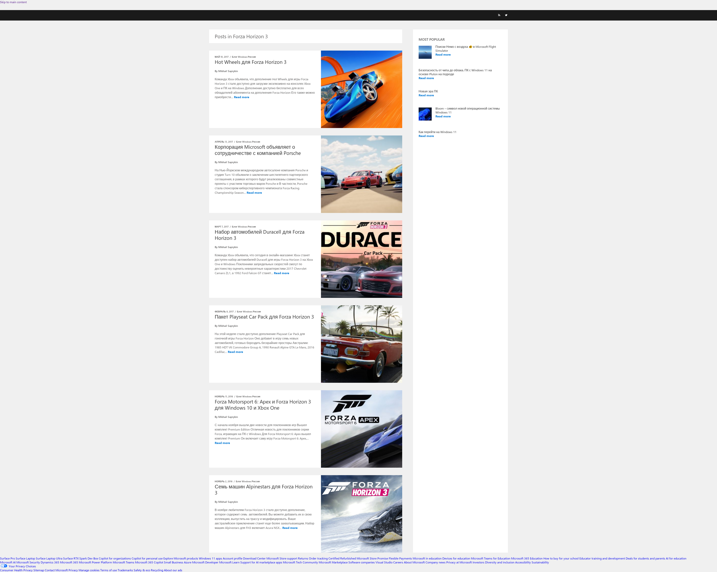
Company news (436, 562)
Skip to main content (13, 2)
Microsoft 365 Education (527, 558)
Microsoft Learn (229, 562)
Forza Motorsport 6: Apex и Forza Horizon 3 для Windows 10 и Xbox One (263, 404)
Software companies (361, 562)
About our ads (173, 570)
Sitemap (38, 570)
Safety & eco (142, 570)
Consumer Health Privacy (16, 570)
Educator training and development (602, 558)
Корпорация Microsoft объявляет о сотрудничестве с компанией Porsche (258, 149)
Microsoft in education (427, 558)
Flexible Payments (400, 558)
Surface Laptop (25, 558)
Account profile (232, 558)
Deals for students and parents (645, 558)
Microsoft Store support (281, 558)
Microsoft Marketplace (333, 562)
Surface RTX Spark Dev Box (80, 558)
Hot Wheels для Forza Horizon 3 (251, 61)
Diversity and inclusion (499, 562)
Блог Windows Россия (244, 56)
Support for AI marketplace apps (261, 562)
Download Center (254, 558)
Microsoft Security (28, 562)
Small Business (173, 562)
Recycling (157, 570)
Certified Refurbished (342, 558)
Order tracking (318, 558)
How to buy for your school (561, 558)
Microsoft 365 (69, 562)
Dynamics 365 (50, 562)
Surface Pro (7, 558)
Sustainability (540, 562)
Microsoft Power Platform (95, 562)
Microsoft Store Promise (372, 558)
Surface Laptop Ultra (49, 558)
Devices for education (456, 558)
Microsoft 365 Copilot (149, 562)
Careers (398, 562)
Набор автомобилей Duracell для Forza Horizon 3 (260, 234)
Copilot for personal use (147, 558)
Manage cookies (89, 570)
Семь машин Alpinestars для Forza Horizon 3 (264, 489)
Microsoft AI (8, 562)
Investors (478, 562)
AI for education (676, 558)
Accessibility (523, 562)
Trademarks (125, 570)
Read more (241, 97)
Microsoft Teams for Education (490, 558)
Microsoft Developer (205, 562)
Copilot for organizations (115, 558)
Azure (187, 562)
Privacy (74, 570)
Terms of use (108, 570)
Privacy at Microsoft (459, 562)
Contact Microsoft (56, 570)
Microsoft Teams (123, 562)
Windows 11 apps (210, 558)
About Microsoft (414, 562)
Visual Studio (383, 562)
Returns (303, 558)
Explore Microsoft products (180, 558)
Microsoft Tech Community (300, 562)
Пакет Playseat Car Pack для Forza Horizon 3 (264, 316)
